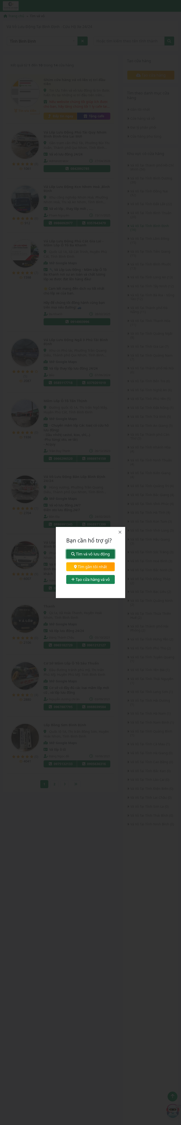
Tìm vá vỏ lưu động (92, 554)
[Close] (120, 532)
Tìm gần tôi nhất (92, 566)
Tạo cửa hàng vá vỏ (92, 579)
